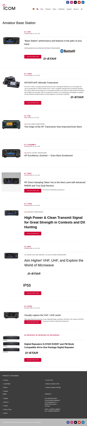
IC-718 (27, 115)
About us (6, 402)
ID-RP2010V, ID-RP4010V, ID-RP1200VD (41, 335)
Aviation (6, 391)
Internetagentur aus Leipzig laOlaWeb (32, 422)
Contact (6, 405)
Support (6, 398)
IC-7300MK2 (30, 144)
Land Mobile (7, 384)
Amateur (6, 380)
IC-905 (27, 246)
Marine (5, 387)
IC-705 (27, 31)
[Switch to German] (33, 9)
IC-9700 (28, 306)
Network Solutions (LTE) (52, 384)
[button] (81, 9)
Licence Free (49, 380)
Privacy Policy (8, 409)
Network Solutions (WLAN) (53, 387)
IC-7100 (28, 73)
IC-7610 (27, 173)
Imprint (5, 413)
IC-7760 (28, 203)
